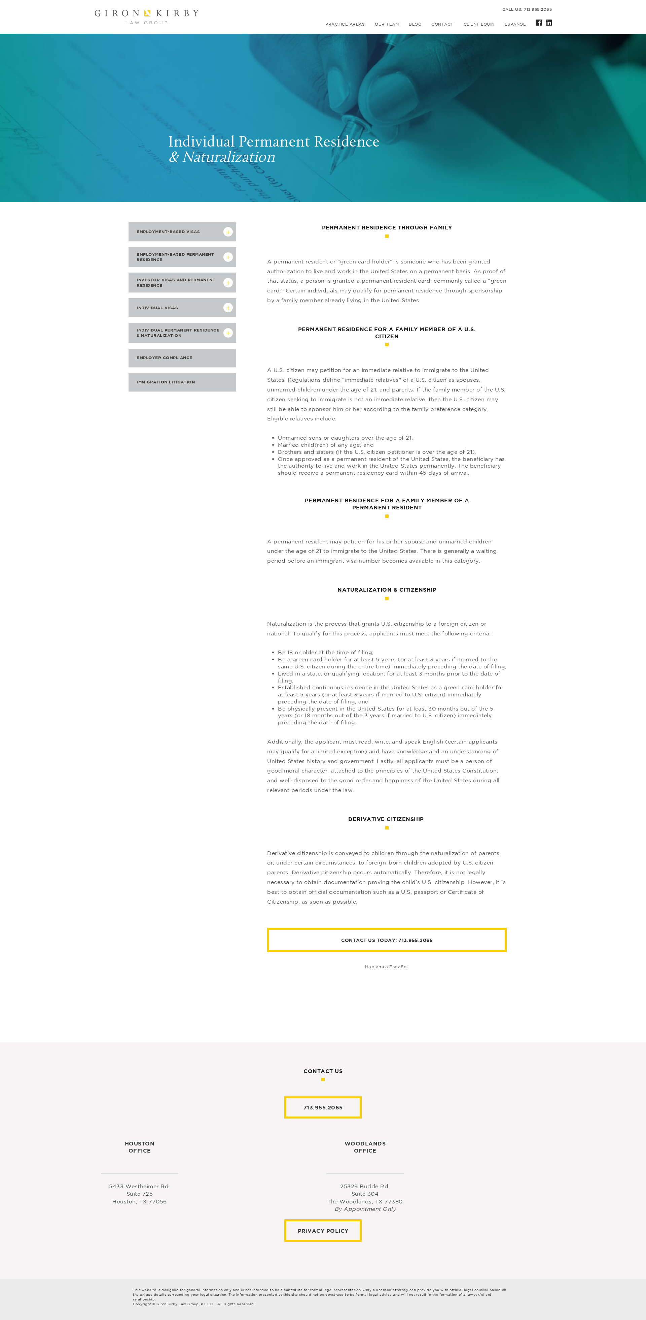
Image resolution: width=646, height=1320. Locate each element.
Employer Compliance (164, 357)
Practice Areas (345, 24)
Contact (442, 24)
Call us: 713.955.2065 (527, 9)
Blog (415, 24)
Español (515, 24)
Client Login (479, 24)
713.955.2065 (415, 940)
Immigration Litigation (166, 381)
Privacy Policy (323, 1231)
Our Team (387, 24)
